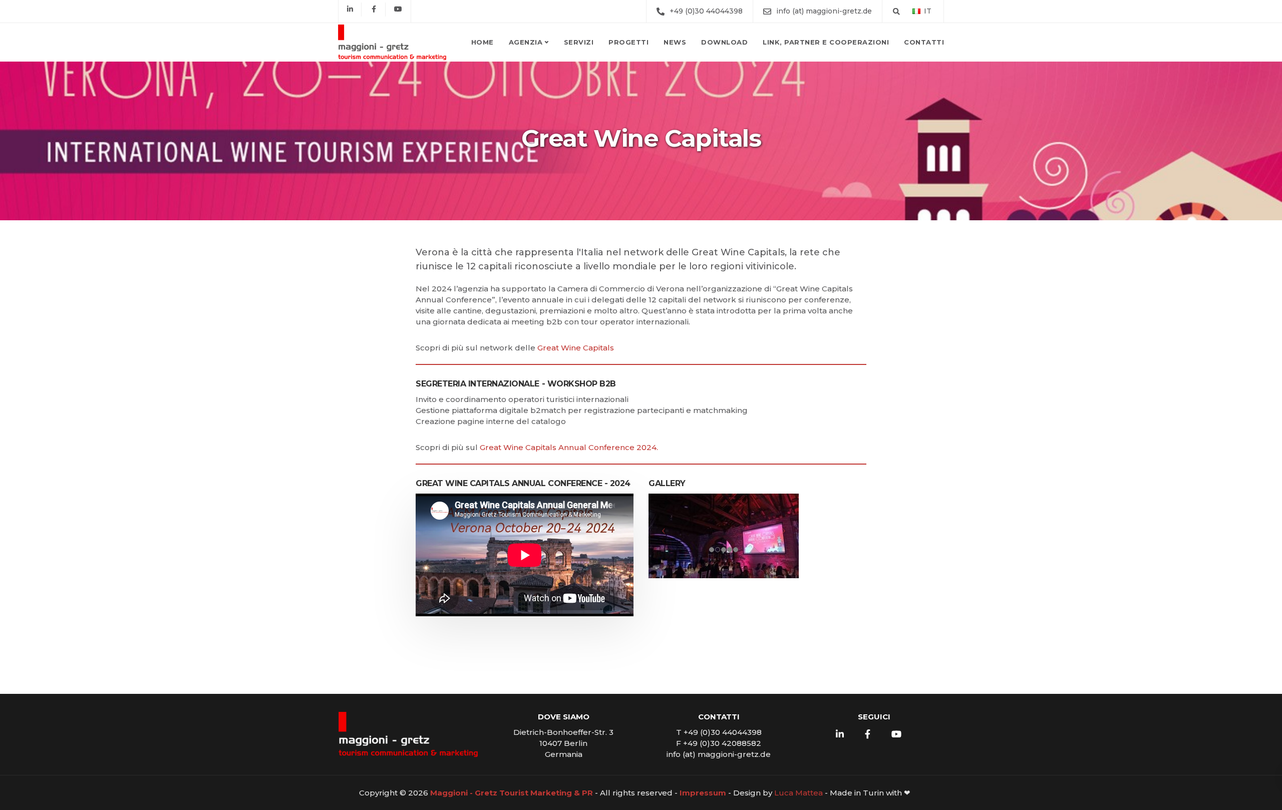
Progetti (628, 42)
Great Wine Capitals (575, 347)
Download (724, 42)
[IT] (916, 11)
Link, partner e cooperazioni (826, 42)
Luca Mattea (798, 792)
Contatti (924, 42)
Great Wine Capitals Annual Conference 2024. (569, 447)
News (675, 42)
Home (482, 42)
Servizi (579, 42)
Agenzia (526, 42)
